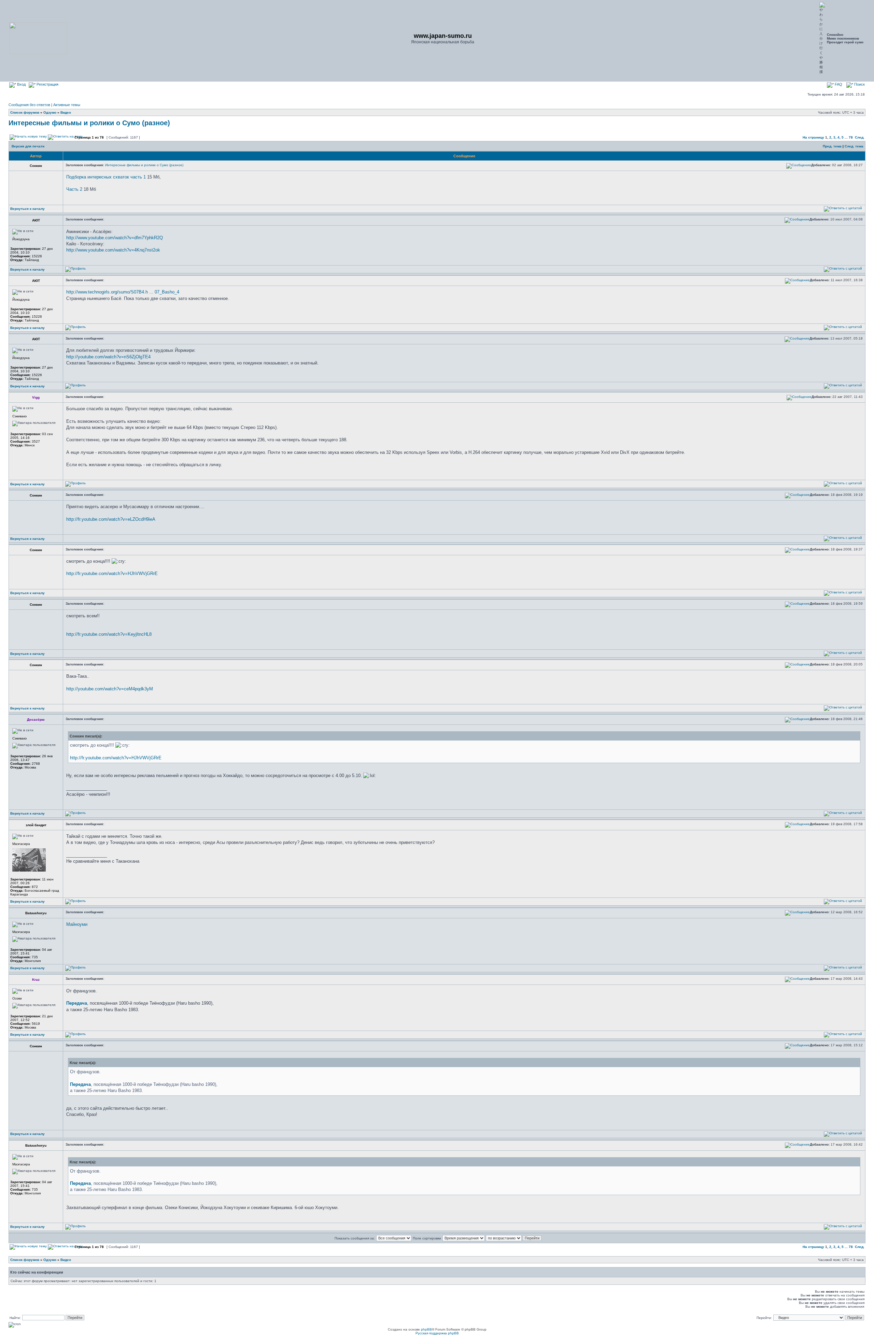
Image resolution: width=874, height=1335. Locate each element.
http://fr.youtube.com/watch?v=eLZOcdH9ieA (110, 519)
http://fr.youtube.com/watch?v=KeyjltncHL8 (109, 634)
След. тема (854, 146)
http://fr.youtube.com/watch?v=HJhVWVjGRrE (112, 573)
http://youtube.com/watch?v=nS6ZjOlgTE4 (108, 356)
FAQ (838, 84)
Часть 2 (74, 189)
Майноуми (76, 924)
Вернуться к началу (27, 209)
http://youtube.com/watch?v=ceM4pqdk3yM (109, 688)
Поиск (859, 84)
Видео (65, 112)
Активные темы (66, 105)
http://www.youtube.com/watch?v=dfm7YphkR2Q (114, 237)
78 (851, 137)
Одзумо (49, 112)
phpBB (426, 1329)
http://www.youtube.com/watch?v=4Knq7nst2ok (113, 250)
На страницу (813, 137)
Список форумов (24, 112)
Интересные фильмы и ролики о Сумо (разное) (89, 123)
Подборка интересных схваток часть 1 (106, 177)
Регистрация (47, 84)
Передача (76, 1003)
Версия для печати (28, 146)
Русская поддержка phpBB (437, 1333)
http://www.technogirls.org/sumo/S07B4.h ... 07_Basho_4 (122, 292)
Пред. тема (832, 146)
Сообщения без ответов (29, 105)
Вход (21, 84)
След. (859, 137)
